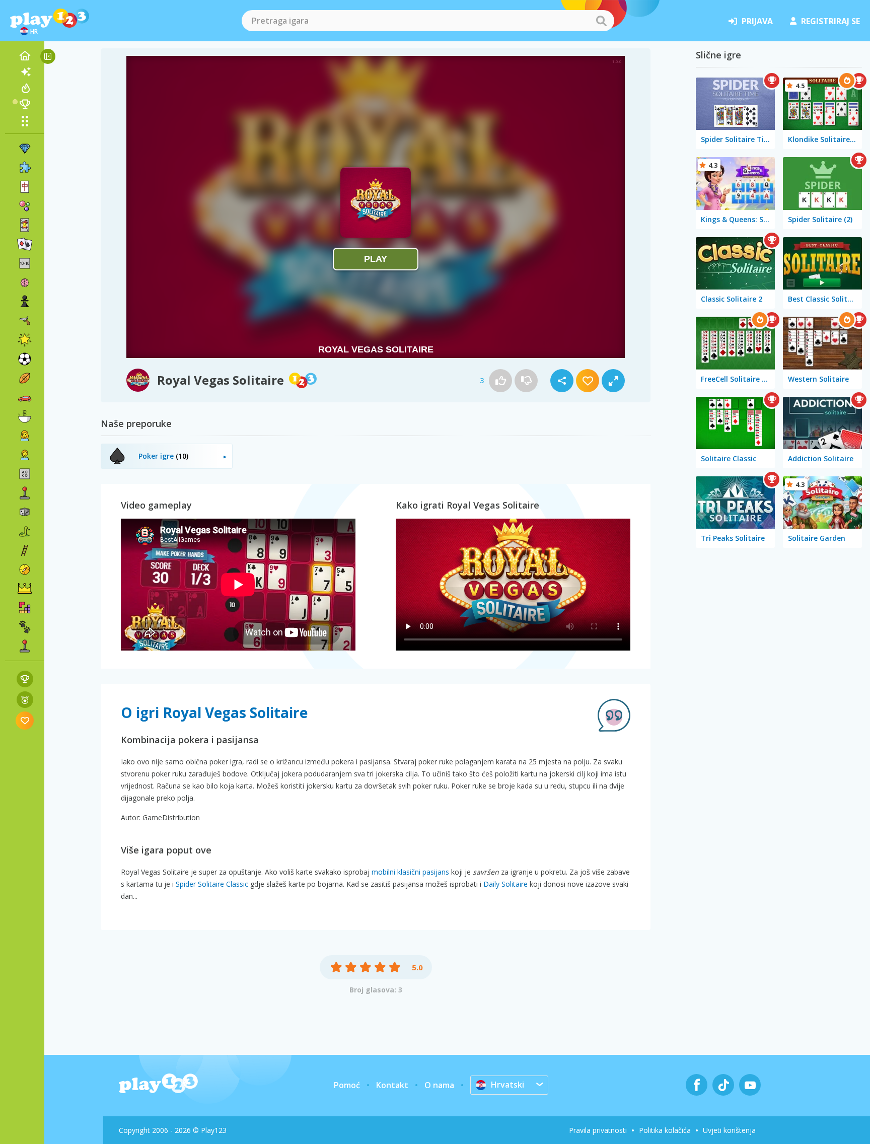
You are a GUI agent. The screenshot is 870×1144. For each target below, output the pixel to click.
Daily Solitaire (505, 884)
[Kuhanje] (24, 416)
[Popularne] (24, 88)
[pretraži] (601, 20)
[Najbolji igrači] (24, 104)
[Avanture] (24, 569)
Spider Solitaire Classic (212, 884)
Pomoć (347, 1085)
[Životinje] (24, 626)
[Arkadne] (24, 493)
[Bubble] (24, 206)
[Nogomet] (24, 359)
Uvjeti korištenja (729, 1130)
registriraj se (830, 21)
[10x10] (24, 263)
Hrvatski (507, 1084)
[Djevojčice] (24, 435)
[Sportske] (24, 378)
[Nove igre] (24, 72)
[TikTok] (723, 1085)
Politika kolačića (665, 1130)
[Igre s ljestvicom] (25, 679)
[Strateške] (24, 588)
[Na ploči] (24, 512)
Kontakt (392, 1085)
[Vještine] (24, 550)
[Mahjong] (24, 186)
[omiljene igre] (25, 720)
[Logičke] (24, 282)
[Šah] (24, 301)
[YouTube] (750, 1085)
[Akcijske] (24, 320)
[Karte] (24, 225)
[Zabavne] (24, 339)
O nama (439, 1085)
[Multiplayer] (24, 646)
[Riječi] (24, 473)
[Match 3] (24, 148)
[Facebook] (696, 1085)
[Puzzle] (24, 167)
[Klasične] (24, 531)
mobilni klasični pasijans (410, 872)
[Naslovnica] (24, 56)
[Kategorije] (24, 120)
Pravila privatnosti (598, 1130)
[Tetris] (24, 607)
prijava (757, 21)
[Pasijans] (24, 244)
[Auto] (24, 397)
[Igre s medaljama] (25, 699)
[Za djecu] (24, 454)
